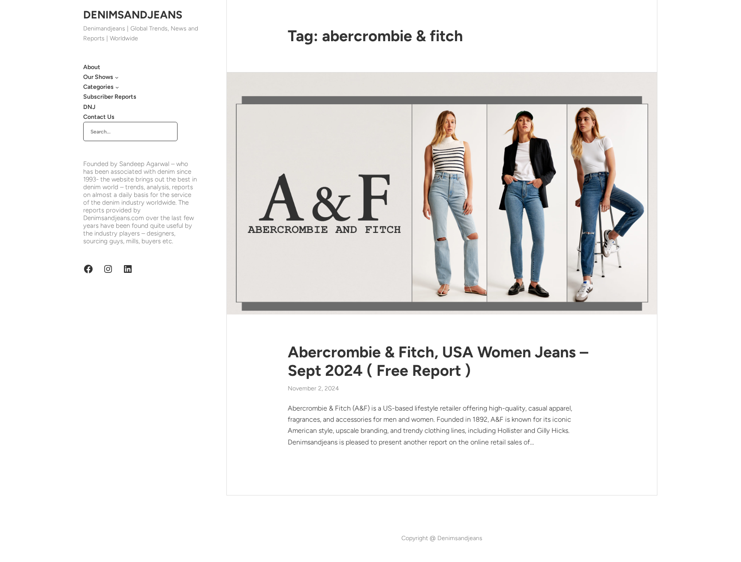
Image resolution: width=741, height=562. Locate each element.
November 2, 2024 (313, 388)
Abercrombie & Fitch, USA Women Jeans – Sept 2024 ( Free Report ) (438, 361)
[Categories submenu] (117, 87)
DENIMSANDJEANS (132, 14)
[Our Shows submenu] (116, 77)
